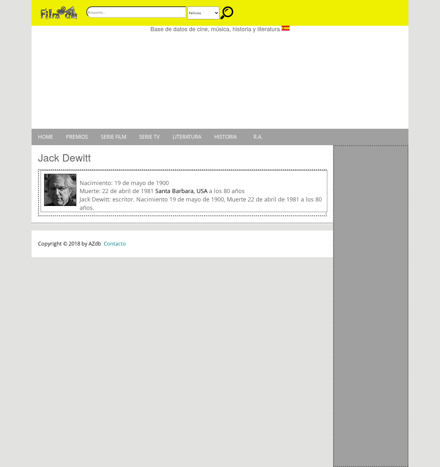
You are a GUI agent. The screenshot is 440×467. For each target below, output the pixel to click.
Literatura (187, 136)
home (45, 136)
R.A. (258, 136)
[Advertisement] (220, 80)
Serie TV (149, 136)
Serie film (113, 136)
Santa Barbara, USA (181, 191)
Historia (225, 136)
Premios (77, 136)
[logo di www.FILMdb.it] (59, 12)
